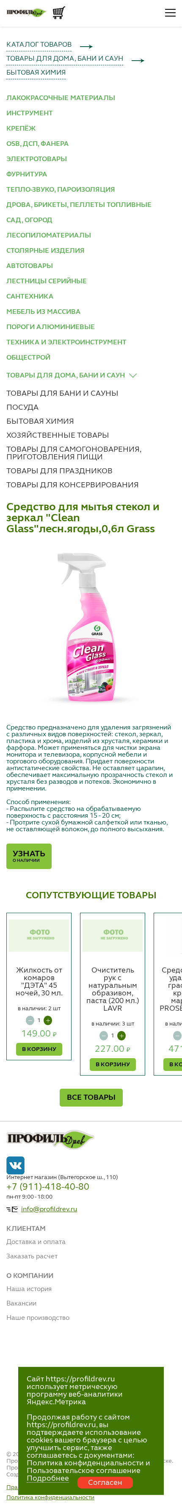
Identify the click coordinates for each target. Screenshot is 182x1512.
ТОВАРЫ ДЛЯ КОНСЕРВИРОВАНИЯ (72, 485)
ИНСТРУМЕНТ (29, 113)
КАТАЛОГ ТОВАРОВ (39, 45)
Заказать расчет (32, 1256)
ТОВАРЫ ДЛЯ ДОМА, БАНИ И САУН (64, 59)
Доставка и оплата (36, 1242)
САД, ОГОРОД (29, 220)
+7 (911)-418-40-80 (47, 1187)
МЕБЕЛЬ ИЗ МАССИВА (43, 312)
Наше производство (37, 1318)
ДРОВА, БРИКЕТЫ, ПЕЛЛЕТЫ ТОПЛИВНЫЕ (79, 205)
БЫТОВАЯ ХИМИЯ (36, 73)
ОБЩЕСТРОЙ (28, 358)
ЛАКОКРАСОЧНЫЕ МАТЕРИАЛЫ (60, 98)
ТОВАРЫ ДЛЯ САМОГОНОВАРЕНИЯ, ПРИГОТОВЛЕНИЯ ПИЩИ (73, 453)
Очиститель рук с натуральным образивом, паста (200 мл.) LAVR (112, 989)
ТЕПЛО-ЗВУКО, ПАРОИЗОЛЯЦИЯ (60, 190)
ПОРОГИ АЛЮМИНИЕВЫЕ (50, 327)
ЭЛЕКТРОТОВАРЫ (36, 159)
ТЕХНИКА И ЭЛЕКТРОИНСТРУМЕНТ (66, 342)
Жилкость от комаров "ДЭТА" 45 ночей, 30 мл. (39, 982)
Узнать (29, 856)
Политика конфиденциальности (50, 1498)
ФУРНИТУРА (26, 174)
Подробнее (48, 1478)
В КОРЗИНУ (39, 1049)
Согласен (105, 1483)
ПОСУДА (22, 407)
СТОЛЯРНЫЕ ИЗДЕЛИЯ (45, 251)
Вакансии (21, 1303)
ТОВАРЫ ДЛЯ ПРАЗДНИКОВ (59, 471)
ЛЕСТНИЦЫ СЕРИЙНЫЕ (46, 281)
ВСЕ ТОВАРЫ (91, 1097)
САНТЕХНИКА (29, 296)
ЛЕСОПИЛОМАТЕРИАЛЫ (48, 235)
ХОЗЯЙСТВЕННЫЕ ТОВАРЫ (57, 435)
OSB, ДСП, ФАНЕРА (37, 144)
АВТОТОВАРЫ (29, 266)
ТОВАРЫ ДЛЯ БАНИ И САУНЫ (62, 393)
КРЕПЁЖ (21, 129)
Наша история (29, 1289)
